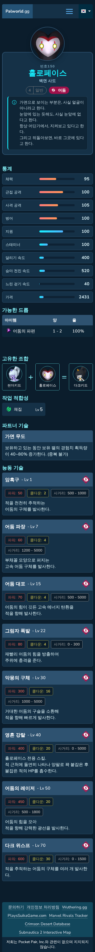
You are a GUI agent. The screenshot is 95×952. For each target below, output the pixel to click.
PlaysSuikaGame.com (27, 915)
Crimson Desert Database (47, 924)
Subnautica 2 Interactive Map (45, 932)
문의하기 (16, 907)
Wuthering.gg (74, 907)
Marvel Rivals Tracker (68, 915)
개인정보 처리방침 (43, 907)
